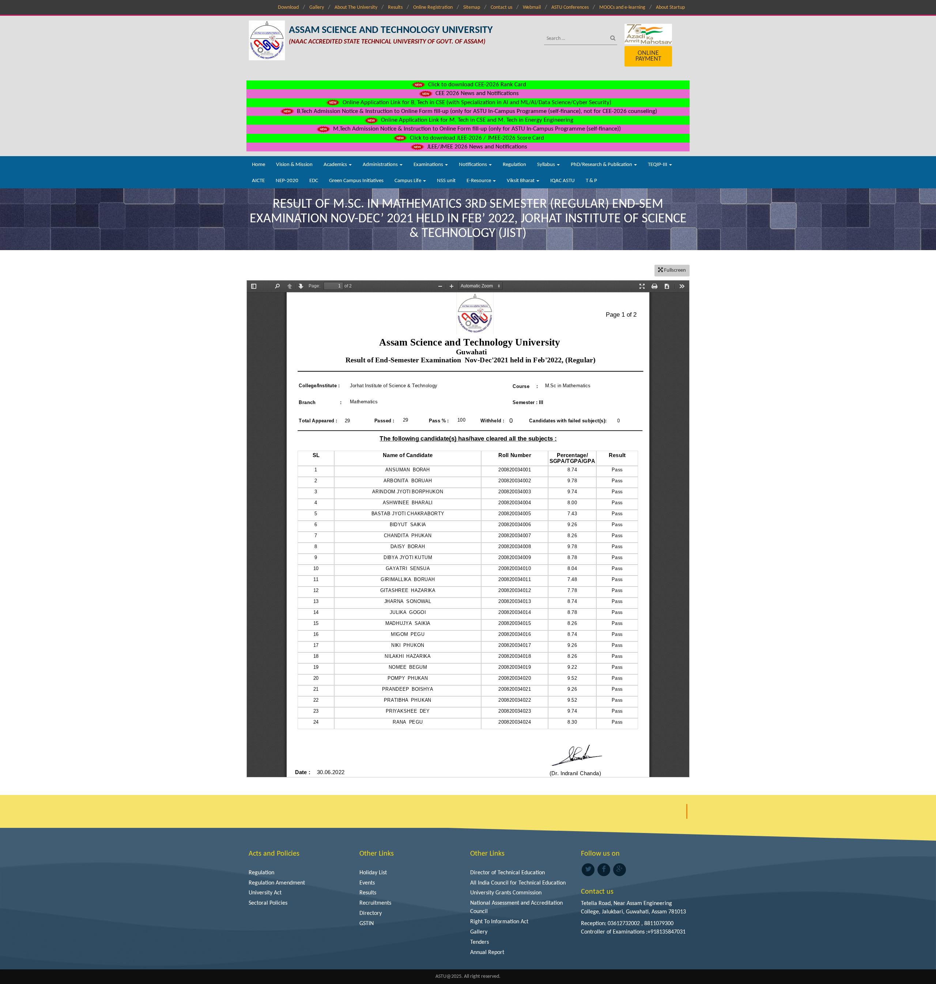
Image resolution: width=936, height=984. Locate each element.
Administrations (381, 164)
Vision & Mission (294, 164)
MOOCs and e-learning (622, 7)
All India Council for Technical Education (518, 883)
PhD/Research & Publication (602, 164)
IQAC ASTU (562, 181)
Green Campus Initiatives (356, 181)
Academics (336, 164)
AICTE (258, 181)
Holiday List (373, 873)
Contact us (501, 7)
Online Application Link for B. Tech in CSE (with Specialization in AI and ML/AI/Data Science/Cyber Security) (476, 102)
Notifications (473, 164)
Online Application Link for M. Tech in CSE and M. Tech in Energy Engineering (476, 120)
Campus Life (408, 181)
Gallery (316, 7)
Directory (370, 913)
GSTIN (366, 924)
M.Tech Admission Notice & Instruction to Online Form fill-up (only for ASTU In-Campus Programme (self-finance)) (476, 129)
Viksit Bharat (521, 181)
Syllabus (546, 164)
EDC (313, 181)
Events (367, 883)
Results (395, 7)
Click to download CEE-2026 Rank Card (476, 85)
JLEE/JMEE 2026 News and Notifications (476, 147)
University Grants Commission (505, 893)
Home (258, 164)
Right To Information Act (499, 922)
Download (288, 7)
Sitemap (471, 7)
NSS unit (446, 181)
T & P (591, 181)
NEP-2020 (287, 181)
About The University (356, 7)
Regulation (514, 164)
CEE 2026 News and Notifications (476, 93)
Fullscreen (674, 270)
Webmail (532, 7)
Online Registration (433, 7)
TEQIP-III (658, 164)
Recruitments (375, 903)
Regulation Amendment (277, 883)
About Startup (670, 7)
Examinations (429, 164)
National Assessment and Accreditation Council (516, 907)
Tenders (479, 942)
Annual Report (487, 952)
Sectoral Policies (268, 903)
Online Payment (648, 56)
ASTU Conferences (570, 7)
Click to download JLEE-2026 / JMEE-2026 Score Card (476, 138)
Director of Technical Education (507, 873)
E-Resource (479, 181)
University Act (265, 893)
